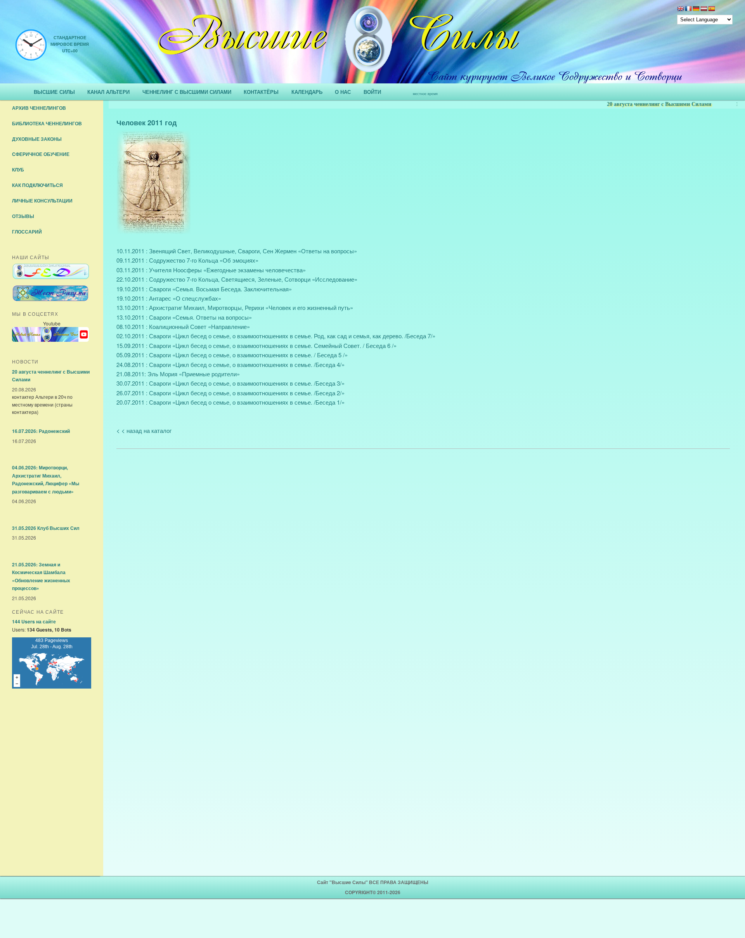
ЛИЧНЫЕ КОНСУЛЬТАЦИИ (42, 200)
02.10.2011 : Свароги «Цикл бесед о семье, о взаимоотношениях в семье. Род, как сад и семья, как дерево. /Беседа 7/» (275, 336)
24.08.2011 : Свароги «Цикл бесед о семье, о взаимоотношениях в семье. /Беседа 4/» (230, 364)
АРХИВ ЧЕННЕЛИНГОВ (39, 107)
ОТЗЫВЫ (23, 216)
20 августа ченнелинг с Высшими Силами (644, 104)
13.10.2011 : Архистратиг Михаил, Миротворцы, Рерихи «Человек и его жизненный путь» (234, 307)
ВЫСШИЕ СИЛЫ (54, 91)
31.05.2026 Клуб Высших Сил (46, 527)
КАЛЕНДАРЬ (306, 91)
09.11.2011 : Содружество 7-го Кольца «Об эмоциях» (187, 260)
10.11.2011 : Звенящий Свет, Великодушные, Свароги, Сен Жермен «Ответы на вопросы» (236, 251)
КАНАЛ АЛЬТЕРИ (108, 91)
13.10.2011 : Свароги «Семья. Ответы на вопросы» (184, 317)
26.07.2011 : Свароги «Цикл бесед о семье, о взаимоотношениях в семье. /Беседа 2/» (230, 393)
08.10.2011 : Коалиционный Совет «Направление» (183, 326)
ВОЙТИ (372, 91)
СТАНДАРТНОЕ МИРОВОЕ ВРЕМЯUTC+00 (69, 44)
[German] (696, 9)
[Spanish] (711, 9)
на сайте (34, 621)
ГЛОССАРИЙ (27, 231)
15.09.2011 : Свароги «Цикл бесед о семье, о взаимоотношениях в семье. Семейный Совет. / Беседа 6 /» (256, 345)
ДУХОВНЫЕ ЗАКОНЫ (37, 138)
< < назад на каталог (144, 430)
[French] (688, 9)
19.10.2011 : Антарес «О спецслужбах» (168, 298)
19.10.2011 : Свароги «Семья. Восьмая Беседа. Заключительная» (204, 289)
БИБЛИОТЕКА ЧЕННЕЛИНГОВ (47, 123)
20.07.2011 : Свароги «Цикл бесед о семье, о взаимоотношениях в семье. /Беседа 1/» (230, 402)
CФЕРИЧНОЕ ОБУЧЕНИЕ (40, 154)
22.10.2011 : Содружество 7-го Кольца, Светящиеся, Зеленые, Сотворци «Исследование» (236, 279)
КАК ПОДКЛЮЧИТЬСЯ (37, 185)
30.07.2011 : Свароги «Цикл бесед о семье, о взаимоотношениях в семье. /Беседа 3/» (230, 383)
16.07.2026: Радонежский (41, 430)
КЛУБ (18, 169)
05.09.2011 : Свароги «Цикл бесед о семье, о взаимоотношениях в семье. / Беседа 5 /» (232, 355)
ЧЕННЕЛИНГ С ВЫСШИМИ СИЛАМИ (186, 91)
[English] (680, 9)
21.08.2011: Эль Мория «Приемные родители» (178, 374)
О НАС (343, 91)
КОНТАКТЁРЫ (261, 91)
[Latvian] (703, 9)
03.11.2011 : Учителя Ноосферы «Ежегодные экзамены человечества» (211, 270)
